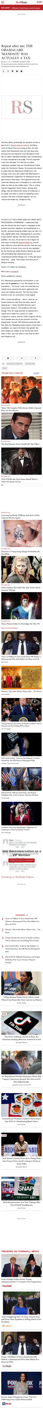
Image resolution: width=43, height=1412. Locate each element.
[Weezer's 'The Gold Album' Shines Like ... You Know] (21, 677)
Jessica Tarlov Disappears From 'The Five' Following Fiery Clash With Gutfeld (19, 1398)
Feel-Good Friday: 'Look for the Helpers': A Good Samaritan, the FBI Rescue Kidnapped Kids (20, 759)
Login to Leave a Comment (21, 860)
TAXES (5, 368)
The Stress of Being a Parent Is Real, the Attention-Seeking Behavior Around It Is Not (21, 1038)
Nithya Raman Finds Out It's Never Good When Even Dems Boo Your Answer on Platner (21, 998)
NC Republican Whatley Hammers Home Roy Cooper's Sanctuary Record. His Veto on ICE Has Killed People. (21, 1079)
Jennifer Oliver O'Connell (9, 763)
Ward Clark (21, 1208)
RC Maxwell (5, 798)
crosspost (14, 272)
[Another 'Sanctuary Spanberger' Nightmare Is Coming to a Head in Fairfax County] (21, 813)
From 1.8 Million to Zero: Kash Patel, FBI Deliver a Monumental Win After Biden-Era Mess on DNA (21, 657)
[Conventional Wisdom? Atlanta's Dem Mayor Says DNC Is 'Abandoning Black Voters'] (21, 1104)
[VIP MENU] (39, 2)
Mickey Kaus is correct (20, 145)
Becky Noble (21, 1003)
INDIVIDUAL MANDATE (14, 364)
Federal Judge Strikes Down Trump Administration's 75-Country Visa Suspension (21, 1280)
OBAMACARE (29, 364)
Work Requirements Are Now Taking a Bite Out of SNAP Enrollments (21, 1203)
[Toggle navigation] (2, 2)
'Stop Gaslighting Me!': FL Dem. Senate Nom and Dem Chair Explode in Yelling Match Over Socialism (21, 1319)
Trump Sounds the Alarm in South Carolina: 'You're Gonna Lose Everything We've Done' (21, 724)
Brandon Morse (21, 1042)
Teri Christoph (6, 729)
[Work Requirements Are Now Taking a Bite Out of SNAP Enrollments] (21, 1188)
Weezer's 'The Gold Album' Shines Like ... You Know (21, 691)
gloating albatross (25, 243)
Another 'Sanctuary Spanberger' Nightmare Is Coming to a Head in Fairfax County (19, 828)
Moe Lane (6, 62)
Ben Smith (4, 662)
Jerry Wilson (5, 694)
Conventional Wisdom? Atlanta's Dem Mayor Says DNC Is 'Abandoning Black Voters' (21, 1120)
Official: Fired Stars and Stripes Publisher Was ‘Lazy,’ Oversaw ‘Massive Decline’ (27, 8)
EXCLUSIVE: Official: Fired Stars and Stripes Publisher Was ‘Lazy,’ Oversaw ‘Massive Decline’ (19, 793)
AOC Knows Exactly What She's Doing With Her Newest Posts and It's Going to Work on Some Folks (21, 1161)
